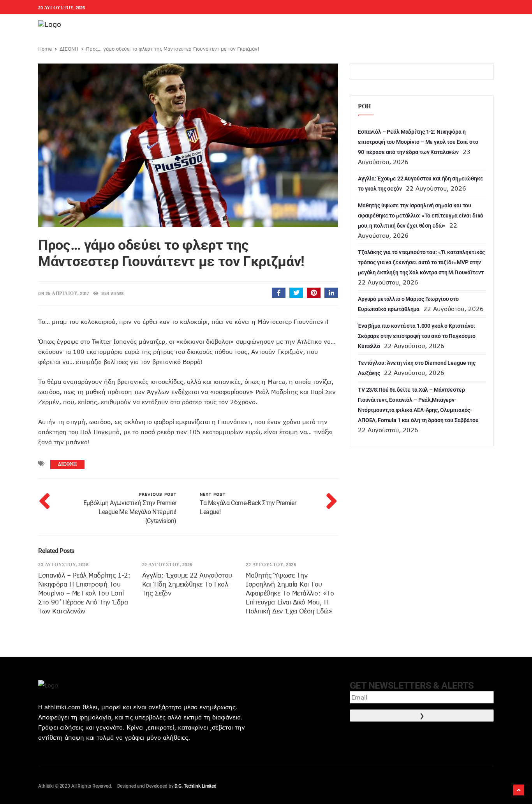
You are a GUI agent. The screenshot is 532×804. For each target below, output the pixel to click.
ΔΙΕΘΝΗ (69, 48)
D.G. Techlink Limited (195, 786)
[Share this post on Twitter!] (296, 293)
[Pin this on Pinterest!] (314, 293)
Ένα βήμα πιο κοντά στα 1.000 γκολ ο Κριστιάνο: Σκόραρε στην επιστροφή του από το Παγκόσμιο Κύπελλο (417, 336)
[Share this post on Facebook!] (278, 293)
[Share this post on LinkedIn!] (331, 293)
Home (45, 48)
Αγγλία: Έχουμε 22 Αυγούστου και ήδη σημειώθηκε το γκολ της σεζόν (187, 584)
